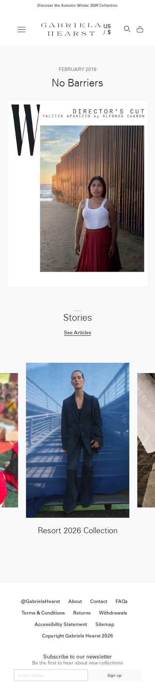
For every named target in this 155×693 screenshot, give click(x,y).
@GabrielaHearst (40, 601)
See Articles (77, 332)
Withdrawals (113, 613)
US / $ (107, 29)
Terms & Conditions (43, 613)
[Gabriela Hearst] (71, 29)
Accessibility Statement (61, 624)
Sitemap (104, 624)
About (75, 601)
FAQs (122, 601)
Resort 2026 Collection (78, 530)
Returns (82, 613)
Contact (98, 601)
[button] (9, 436)
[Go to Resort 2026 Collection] (78, 440)
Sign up (114, 675)
